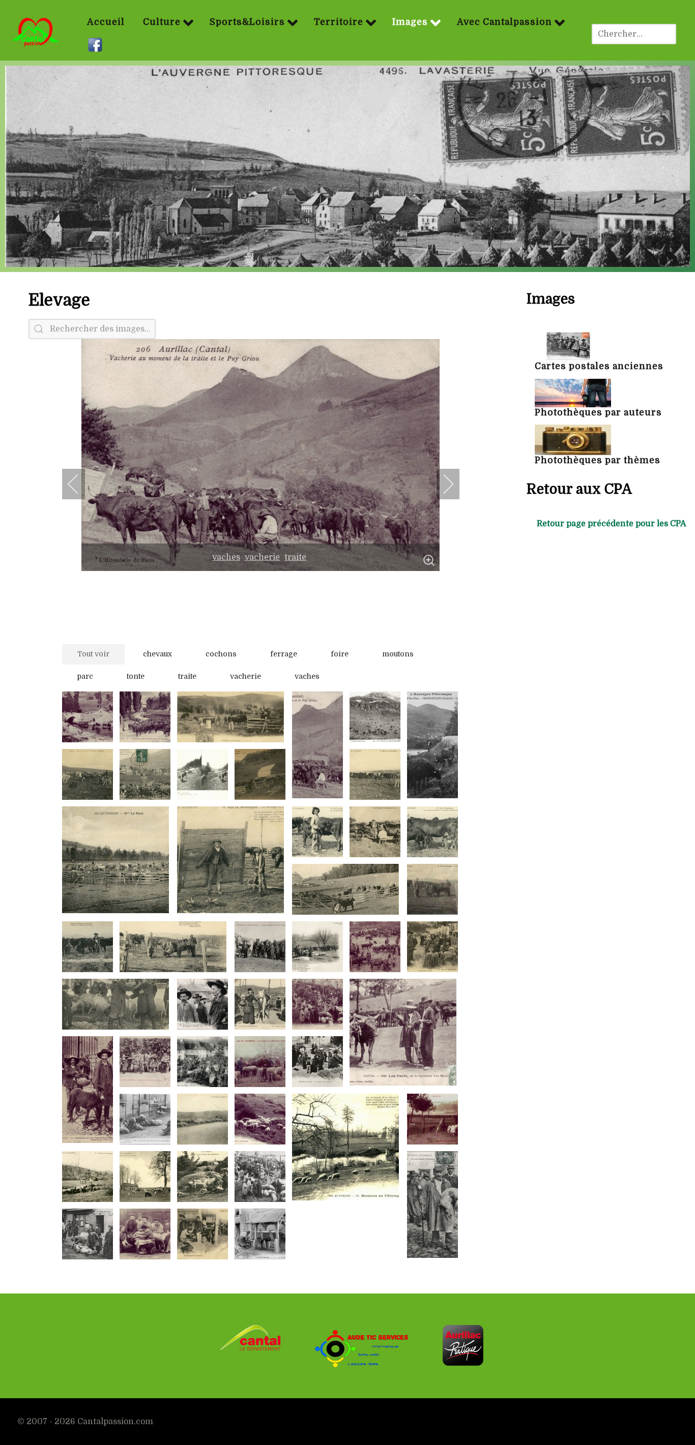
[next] (441, 484)
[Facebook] (96, 45)
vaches (226, 557)
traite (295, 557)
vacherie (262, 557)
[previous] (80, 484)
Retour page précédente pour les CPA (611, 523)
